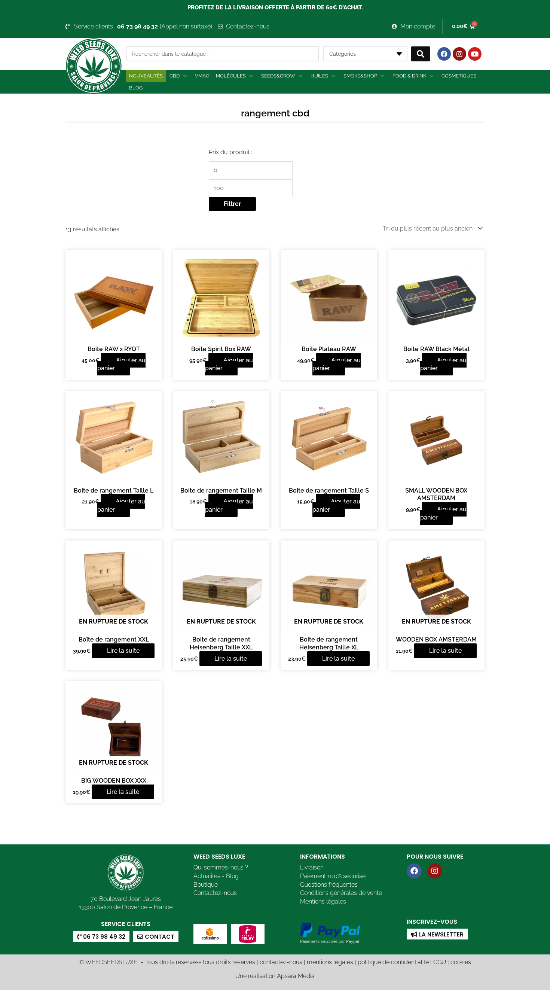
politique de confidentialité (393, 962)
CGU (439, 962)
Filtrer (232, 203)
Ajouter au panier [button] (121, 364)
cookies (460, 962)
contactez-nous (281, 962)
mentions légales (330, 962)
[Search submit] (420, 53)
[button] (179, 76)
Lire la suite (123, 650)
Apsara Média (296, 976)
